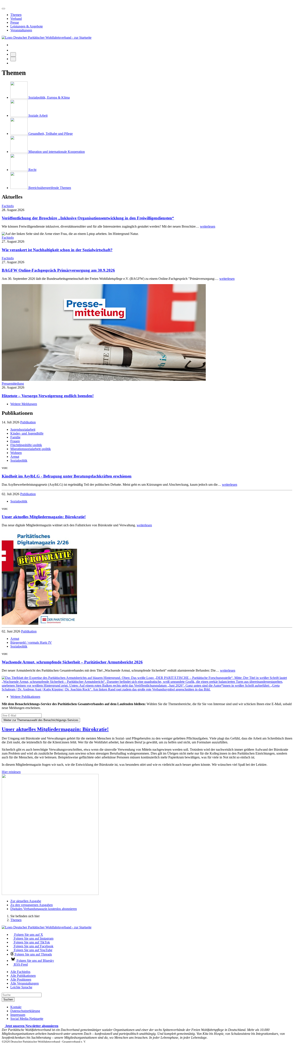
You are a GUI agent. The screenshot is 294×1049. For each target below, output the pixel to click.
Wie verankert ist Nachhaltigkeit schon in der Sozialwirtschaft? (57, 250)
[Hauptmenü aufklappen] (3, 8)
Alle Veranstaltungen (24, 983)
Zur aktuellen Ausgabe (25, 901)
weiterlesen (207, 226)
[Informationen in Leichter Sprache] (12, 50)
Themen (16, 15)
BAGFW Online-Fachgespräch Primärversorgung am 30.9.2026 (58, 270)
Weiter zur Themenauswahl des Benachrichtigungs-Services (40, 720)
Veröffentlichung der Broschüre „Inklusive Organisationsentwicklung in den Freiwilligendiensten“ (88, 218)
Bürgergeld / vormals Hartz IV (31, 642)
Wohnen (16, 453)
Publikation (28, 422)
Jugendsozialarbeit (22, 429)
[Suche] (11, 45)
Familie (15, 437)
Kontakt (15, 1007)
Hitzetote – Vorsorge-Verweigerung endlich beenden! (48, 396)
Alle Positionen (20, 979)
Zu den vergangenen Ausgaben (31, 905)
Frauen (15, 441)
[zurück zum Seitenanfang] (3, 1045)
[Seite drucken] (13, 54)
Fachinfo (8, 206)
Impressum (17, 1015)
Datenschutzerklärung (25, 1011)
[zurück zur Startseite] (46, 37)
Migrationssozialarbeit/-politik (30, 449)
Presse (14, 22)
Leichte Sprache (21, 987)
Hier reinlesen (11, 772)
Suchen (8, 999)
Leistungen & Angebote (26, 26)
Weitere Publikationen (25, 696)
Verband (16, 18)
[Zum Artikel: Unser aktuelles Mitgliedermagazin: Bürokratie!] (39, 623)
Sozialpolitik (18, 460)
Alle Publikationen (23, 975)
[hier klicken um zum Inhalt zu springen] (3, 3)
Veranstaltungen (21, 30)
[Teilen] (13, 59)
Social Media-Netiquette (26, 1018)
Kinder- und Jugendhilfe (26, 433)
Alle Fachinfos (20, 972)
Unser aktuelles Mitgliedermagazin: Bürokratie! (55, 729)
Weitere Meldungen (23, 404)
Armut (14, 456)
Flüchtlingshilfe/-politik (26, 445)
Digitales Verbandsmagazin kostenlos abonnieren (43, 909)
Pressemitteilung (13, 383)
